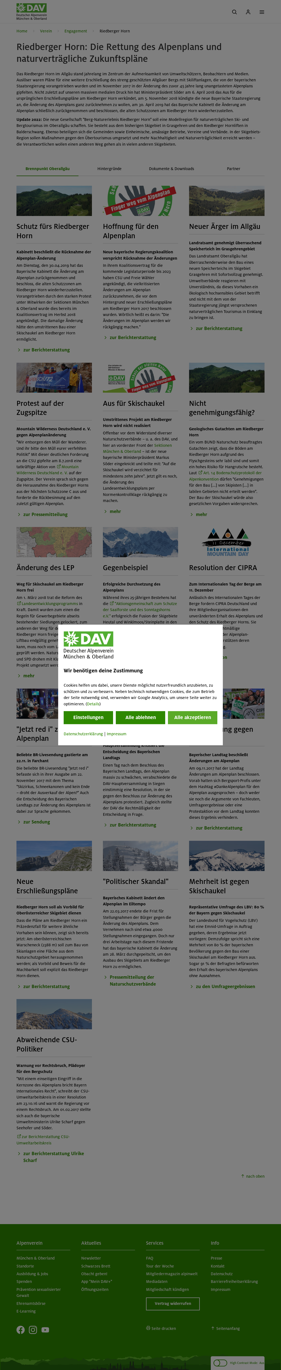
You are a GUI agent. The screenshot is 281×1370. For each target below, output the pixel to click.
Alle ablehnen (140, 717)
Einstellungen (88, 717)
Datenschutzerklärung (83, 733)
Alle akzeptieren (192, 717)
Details (93, 703)
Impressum (117, 733)
